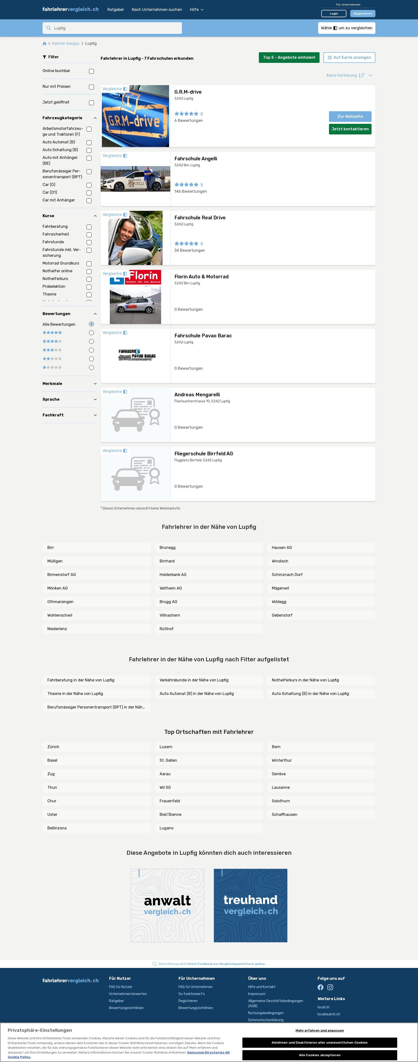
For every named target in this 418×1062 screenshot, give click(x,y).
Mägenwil (280, 588)
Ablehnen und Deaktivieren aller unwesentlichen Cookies (320, 1042)
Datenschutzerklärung (266, 1020)
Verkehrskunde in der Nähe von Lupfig (194, 680)
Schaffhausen (284, 814)
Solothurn (281, 801)
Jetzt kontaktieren (350, 129)
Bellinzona (57, 828)
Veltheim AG (171, 588)
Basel (52, 760)
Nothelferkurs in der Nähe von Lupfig (305, 680)
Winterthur (282, 760)
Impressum (257, 994)
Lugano (166, 828)
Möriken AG (57, 588)
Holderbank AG (173, 574)
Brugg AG (168, 601)
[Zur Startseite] (73, 9)
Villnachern (170, 615)
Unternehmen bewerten (128, 994)
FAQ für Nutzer (120, 987)
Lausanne (281, 787)
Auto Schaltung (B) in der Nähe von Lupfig (310, 693)
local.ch (323, 1007)
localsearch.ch (329, 1014)
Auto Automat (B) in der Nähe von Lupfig (197, 693)
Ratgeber (115, 9)
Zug (51, 774)
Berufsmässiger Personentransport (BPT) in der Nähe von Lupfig (96, 707)
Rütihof (167, 629)
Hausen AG (282, 547)
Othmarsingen (60, 601)
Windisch (280, 561)
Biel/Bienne (170, 814)
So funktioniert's (192, 994)
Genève (279, 774)
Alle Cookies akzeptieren (320, 1055)
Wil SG (165, 787)
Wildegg (279, 601)
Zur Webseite (350, 116)
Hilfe (194, 9)
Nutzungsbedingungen (266, 1013)
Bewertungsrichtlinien (126, 1008)
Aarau (165, 774)
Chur (51, 801)
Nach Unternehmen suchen (157, 9)
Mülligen (55, 561)
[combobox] (116, 28)
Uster (52, 814)
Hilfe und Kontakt (262, 987)
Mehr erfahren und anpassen (320, 1030)
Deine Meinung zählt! (212, 964)
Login (334, 13)
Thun (52, 787)
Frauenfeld (170, 801)
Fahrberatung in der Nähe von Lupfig (80, 680)
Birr (50, 547)
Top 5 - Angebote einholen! (289, 57)
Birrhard (167, 561)
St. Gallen (168, 760)
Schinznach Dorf (287, 574)
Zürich (53, 747)
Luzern (166, 747)
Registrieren (363, 13)
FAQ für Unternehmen (196, 987)
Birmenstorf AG (61, 574)
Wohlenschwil (59, 615)
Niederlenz (57, 629)
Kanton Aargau (66, 43)
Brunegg (168, 547)
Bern (276, 747)
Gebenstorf (282, 615)
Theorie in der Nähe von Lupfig (75, 693)
